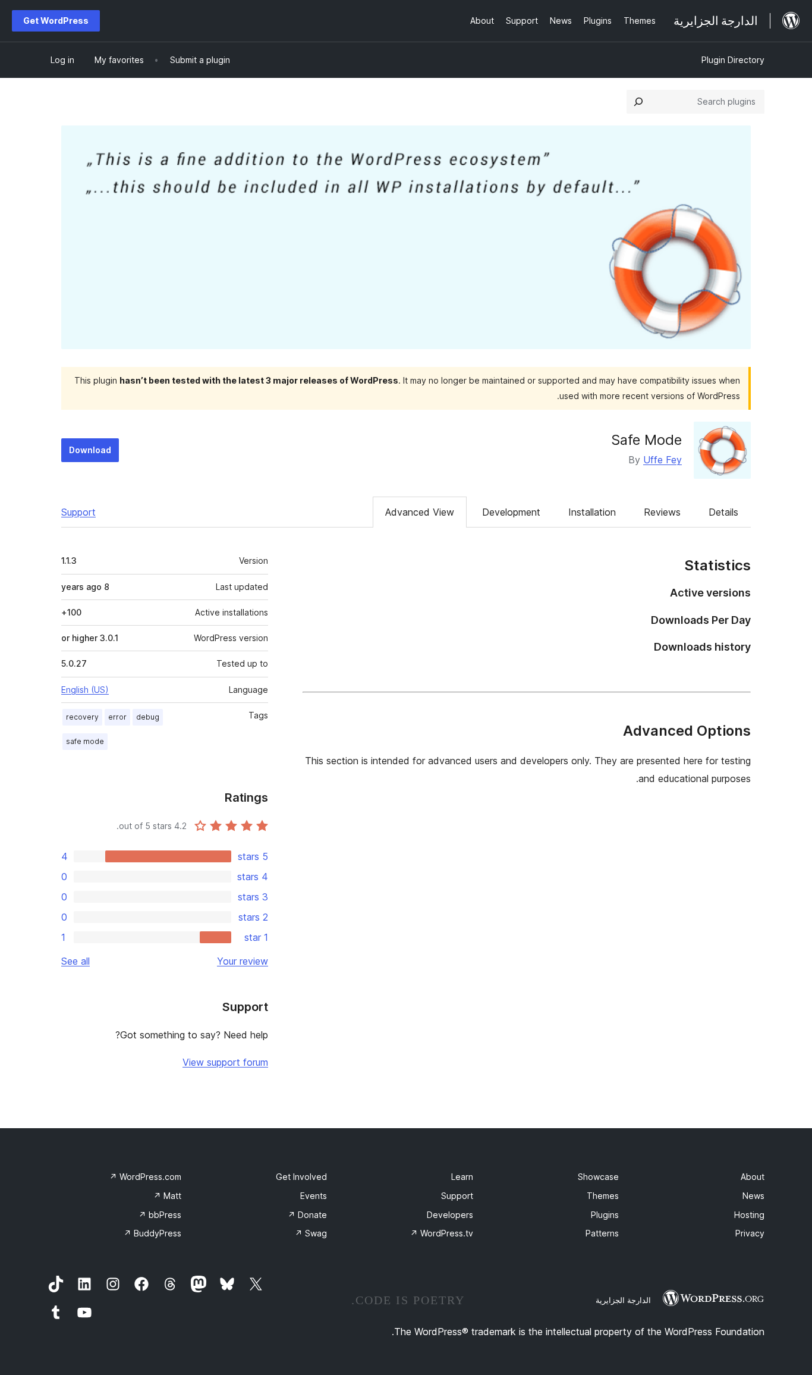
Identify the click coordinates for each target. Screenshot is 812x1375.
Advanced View (419, 512)
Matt (167, 1196)
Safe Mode (646, 439)
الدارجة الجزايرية (623, 1300)
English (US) (85, 690)
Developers (450, 1215)
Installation (592, 512)
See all (75, 961)
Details (723, 512)
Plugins (605, 1215)
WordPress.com (145, 1177)
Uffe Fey (662, 460)
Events (313, 1196)
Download (90, 450)
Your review (242, 961)
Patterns (602, 1233)
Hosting (749, 1215)
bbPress (160, 1215)
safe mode (85, 741)
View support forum (225, 1062)
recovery (82, 716)
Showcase (598, 1177)
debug (147, 716)
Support (78, 512)
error (117, 716)
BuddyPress (152, 1233)
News (753, 1196)
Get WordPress (56, 20)
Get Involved (301, 1177)
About (752, 1177)
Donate (307, 1215)
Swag (311, 1233)
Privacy (749, 1233)
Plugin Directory (732, 60)
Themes (603, 1196)
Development (511, 512)
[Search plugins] (638, 102)
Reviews (662, 512)
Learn (462, 1177)
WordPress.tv (441, 1233)
